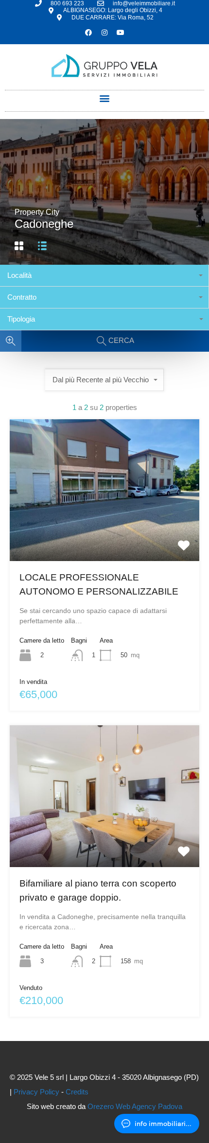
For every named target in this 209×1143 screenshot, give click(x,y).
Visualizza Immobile (104, 532)
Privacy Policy (36, 1092)
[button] (105, 98)
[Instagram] (104, 32)
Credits (77, 1092)
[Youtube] (120, 32)
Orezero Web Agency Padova (134, 1106)
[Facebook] (88, 32)
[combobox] (104, 276)
